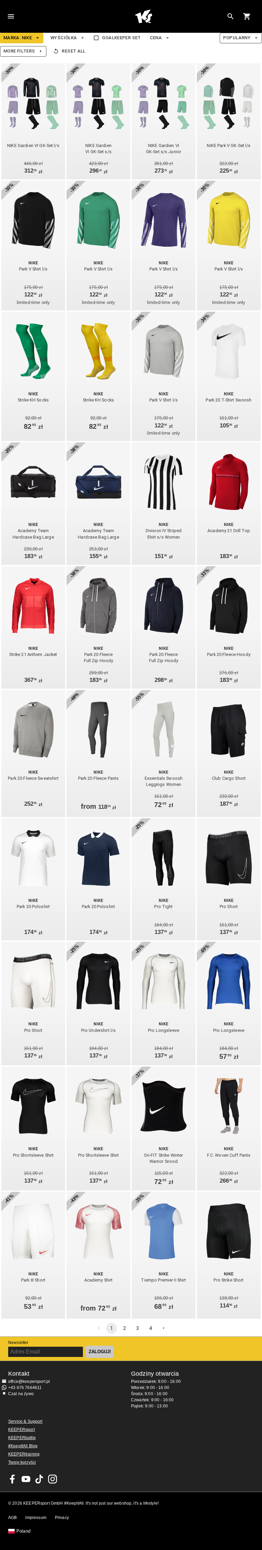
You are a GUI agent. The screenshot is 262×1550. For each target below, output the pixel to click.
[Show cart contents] (247, 16)
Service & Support (25, 1421)
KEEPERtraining (24, 1454)
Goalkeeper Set (121, 37)
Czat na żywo (21, 1393)
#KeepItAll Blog (23, 1446)
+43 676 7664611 (25, 1387)
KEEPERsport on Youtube (25, 1479)
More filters (19, 51)
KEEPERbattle (22, 1437)
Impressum (35, 1517)
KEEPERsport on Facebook (12, 1479)
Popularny (236, 37)
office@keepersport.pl (29, 1381)
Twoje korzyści (22, 1462)
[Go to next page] (163, 1328)
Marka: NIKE (17, 37)
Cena (156, 37)
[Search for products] (230, 16)
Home (143, 16)
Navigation (11, 16)
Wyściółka (63, 37)
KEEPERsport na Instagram (52, 1479)
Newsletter (18, 1342)
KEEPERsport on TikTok (39, 1479)
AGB (12, 1517)
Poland (23, 1531)
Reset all (73, 51)
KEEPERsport (21, 1429)
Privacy (62, 1517)
